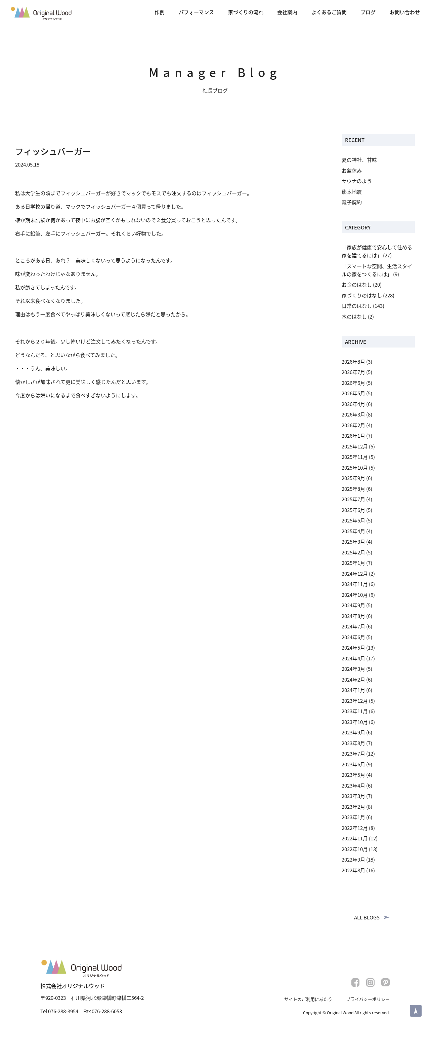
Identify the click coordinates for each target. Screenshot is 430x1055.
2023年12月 (355, 700)
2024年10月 (355, 594)
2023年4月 (353, 785)
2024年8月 (353, 615)
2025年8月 (353, 488)
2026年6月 (353, 382)
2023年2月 (353, 806)
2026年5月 (353, 393)
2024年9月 (353, 605)
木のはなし (354, 316)
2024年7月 (353, 626)
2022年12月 (355, 827)
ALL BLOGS (367, 917)
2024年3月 (353, 668)
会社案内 (287, 11)
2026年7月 (353, 371)
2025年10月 (355, 467)
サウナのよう (357, 180)
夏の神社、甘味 (359, 159)
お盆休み (352, 170)
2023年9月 (353, 732)
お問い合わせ (405, 11)
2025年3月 (353, 541)
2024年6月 (353, 637)
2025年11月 (355, 456)
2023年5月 (353, 774)
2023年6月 (353, 764)
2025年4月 (353, 531)
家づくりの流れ (245, 11)
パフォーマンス (196, 11)
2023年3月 (353, 795)
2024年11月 (355, 583)
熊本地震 (352, 191)
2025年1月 (353, 562)
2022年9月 (353, 859)
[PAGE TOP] (416, 1011)
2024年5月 (353, 647)
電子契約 (352, 202)
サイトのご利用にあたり (308, 999)
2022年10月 (355, 848)
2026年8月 (353, 361)
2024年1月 (353, 689)
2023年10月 (355, 721)
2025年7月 (353, 499)
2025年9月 (353, 477)
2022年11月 (355, 838)
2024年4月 (353, 658)
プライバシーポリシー (368, 999)
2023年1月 (353, 817)
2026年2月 (353, 425)
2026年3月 (353, 414)
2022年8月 (353, 870)
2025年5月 (353, 520)
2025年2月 (353, 552)
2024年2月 (353, 679)
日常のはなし (357, 305)
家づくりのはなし (362, 295)
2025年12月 (355, 446)
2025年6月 (353, 509)
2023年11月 (355, 711)
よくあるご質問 (329, 11)
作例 (160, 11)
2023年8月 (353, 743)
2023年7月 (353, 753)
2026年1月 (353, 435)
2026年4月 (353, 403)
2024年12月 (355, 573)
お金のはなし (357, 284)
